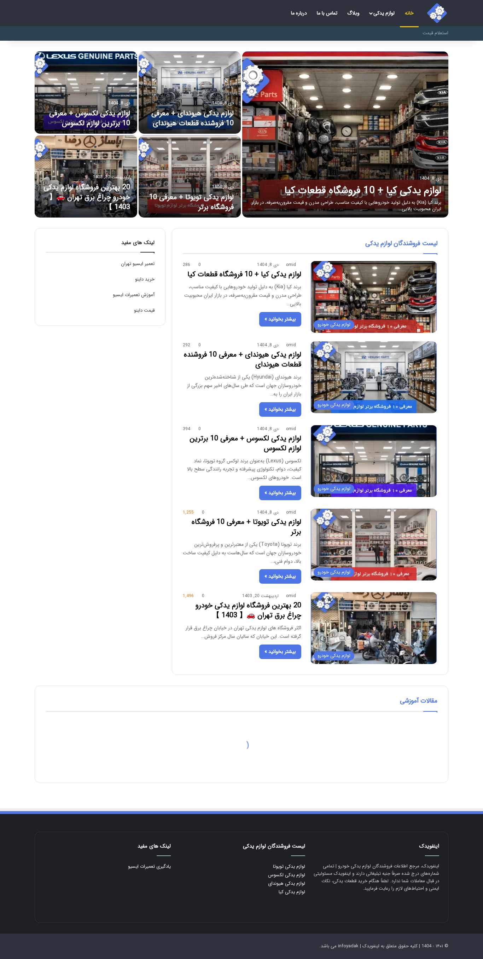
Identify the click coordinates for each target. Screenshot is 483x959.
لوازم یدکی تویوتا (289, 866)
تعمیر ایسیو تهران (138, 263)
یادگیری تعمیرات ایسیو (149, 866)
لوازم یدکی (384, 13)
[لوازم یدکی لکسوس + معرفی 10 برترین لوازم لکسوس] (86, 92)
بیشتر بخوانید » (280, 319)
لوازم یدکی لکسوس (286, 875)
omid (291, 264)
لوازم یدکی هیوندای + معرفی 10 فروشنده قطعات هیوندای (192, 118)
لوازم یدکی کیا (292, 892)
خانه (409, 13)
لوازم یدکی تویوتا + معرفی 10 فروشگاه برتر (191, 202)
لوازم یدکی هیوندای (286, 883)
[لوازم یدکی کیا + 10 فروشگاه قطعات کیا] (345, 134)
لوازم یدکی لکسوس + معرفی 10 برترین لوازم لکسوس (89, 118)
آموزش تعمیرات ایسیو (134, 295)
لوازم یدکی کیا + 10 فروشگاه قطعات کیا (362, 190)
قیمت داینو (144, 310)
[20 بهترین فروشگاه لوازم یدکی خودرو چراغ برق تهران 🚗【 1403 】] (86, 176)
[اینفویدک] (437, 13)
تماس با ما (327, 13)
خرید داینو (145, 279)
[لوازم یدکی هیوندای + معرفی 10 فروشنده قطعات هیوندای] (190, 92)
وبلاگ (353, 13)
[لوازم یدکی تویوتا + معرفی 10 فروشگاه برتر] (190, 176)
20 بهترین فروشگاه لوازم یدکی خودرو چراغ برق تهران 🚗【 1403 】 (86, 197)
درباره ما (299, 13)
